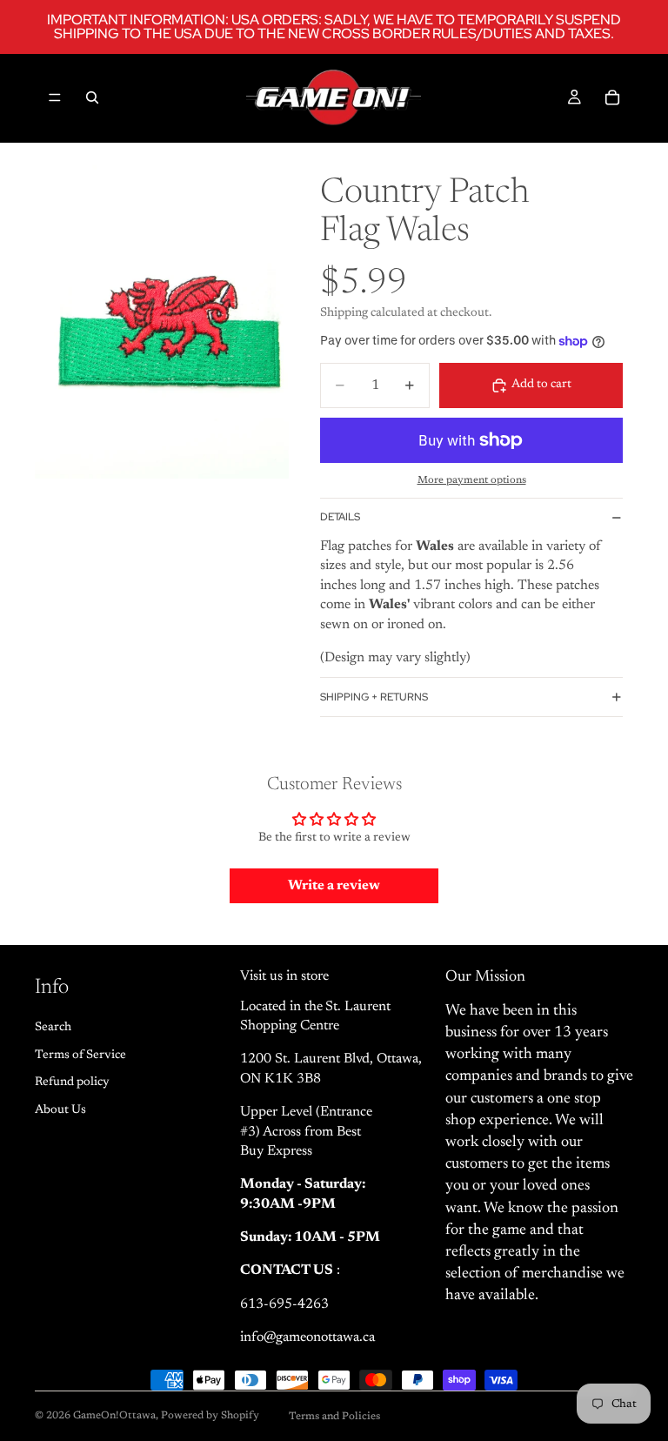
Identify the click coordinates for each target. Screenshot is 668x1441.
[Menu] (55, 97)
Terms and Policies (334, 1416)
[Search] (92, 97)
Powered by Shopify (210, 1416)
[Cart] (612, 97)
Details (340, 517)
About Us (60, 1110)
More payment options (472, 480)
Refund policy (72, 1083)
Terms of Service (80, 1055)
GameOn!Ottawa (114, 1416)
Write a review (334, 886)
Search (53, 1028)
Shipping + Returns (374, 697)
